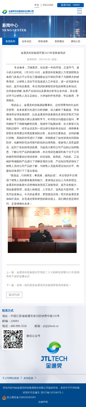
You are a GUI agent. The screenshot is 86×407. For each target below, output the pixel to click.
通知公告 (75, 41)
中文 (36, 5)
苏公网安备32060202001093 (21, 397)
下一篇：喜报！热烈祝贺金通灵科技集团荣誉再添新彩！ (38, 285)
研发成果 (43, 41)
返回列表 (14, 294)
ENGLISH (48, 5)
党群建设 (59, 41)
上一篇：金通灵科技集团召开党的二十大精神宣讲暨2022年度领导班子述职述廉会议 (42, 274)
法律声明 (43, 402)
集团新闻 (10, 41)
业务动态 (26, 41)
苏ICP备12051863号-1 (52, 392)
